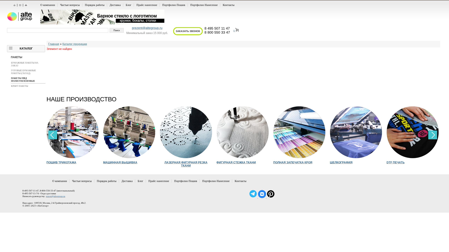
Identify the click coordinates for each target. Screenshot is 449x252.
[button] (432, 135)
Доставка (115, 5)
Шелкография (341, 162)
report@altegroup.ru (55, 196)
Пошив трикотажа (61, 162)
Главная (53, 44)
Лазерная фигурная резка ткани (186, 164)
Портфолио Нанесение (204, 5)
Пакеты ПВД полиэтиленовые (23, 79)
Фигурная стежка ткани (236, 162)
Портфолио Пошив (173, 5)
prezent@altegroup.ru (147, 28)
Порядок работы (95, 5)
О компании (47, 5)
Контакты (228, 5)
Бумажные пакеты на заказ (24, 64)
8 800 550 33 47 (217, 32)
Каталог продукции (74, 44)
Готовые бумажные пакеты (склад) (23, 72)
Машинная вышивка (120, 162)
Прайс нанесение (146, 5)
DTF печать (396, 162)
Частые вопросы (70, 5)
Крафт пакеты (19, 86)
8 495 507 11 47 (217, 28)
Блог (128, 5)
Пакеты (16, 57)
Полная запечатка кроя (292, 162)
